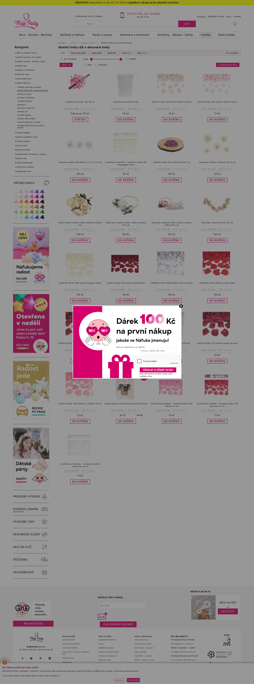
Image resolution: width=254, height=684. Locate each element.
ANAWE (155, 682)
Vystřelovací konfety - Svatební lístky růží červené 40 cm (217, 404)
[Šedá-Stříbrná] (21, 191)
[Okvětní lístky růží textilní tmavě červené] (217, 338)
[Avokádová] (31, 212)
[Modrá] (37, 217)
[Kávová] (37, 207)
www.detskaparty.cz (122, 677)
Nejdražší (112, 53)
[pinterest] (40, 658)
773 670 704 (135, 14)
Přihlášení (201, 17)
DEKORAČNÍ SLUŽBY (26, 534)
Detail (88, 108)
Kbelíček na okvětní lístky (126, 102)
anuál (149, 656)
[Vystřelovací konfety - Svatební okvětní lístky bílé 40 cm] (80, 459)
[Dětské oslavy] (31, 486)
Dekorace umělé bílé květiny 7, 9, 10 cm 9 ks (80, 162)
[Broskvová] (15, 202)
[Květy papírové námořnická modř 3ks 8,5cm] (126, 399)
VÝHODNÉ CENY (24, 521)
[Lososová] (15, 196)
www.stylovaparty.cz (211, 677)
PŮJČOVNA (20, 559)
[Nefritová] (15, 212)
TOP (63, 53)
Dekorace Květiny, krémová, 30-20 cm (217, 162)
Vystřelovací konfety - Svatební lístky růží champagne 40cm (126, 163)
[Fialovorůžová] (42, 191)
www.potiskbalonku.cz (183, 677)
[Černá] (42, 202)
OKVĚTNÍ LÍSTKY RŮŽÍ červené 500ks (217, 283)
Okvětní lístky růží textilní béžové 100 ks (172, 102)
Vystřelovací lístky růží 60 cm (80, 102)
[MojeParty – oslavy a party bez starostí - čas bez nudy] (26, 21)
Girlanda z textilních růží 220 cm (217, 222)
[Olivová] (26, 212)
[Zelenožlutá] (21, 212)
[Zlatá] (31, 207)
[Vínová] (37, 202)
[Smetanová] (15, 207)
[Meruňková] (21, 202)
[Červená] (31, 202)
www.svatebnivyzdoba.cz (93, 677)
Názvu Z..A (142, 53)
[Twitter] (31, 658)
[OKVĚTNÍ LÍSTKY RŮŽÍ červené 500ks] (217, 278)
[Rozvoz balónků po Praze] (31, 419)
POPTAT (80, 119)
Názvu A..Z (126, 53)
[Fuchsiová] (31, 196)
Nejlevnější (97, 53)
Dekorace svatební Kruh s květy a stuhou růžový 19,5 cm (172, 223)
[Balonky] (31, 285)
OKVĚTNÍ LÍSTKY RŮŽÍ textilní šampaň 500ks (80, 283)
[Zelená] (42, 212)
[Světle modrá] (31, 217)
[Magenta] (37, 196)
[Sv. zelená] (37, 212)
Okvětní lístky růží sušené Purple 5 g (171, 162)
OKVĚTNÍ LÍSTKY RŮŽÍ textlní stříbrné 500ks (171, 283)
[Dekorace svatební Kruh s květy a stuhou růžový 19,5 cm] (171, 218)
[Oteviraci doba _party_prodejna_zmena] (31, 352)
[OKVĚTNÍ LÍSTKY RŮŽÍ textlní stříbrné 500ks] (171, 278)
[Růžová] (26, 196)
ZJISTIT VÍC (227, 611)
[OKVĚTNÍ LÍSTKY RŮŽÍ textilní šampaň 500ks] (80, 278)
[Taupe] (21, 207)
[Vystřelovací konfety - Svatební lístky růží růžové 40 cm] (171, 399)
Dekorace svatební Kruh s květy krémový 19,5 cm (126, 223)
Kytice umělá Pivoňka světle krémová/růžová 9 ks (80, 223)
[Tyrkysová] (26, 217)
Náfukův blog (33, 623)
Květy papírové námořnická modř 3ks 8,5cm (126, 403)
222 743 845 (152, 14)
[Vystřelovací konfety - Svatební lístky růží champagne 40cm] (126, 157)
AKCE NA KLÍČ (22, 547)
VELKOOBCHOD (23, 572)
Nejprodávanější (78, 53)
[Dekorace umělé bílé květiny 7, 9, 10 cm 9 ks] (80, 157)
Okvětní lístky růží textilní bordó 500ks (126, 283)
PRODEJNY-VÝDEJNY (26, 496)
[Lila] (26, 191)
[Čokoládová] (42, 207)
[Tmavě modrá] (42, 217)
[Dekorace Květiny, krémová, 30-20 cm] (217, 157)
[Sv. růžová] (21, 196)
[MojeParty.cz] (36, 638)
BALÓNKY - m (141, 656)
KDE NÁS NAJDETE (179, 636)
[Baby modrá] (15, 217)
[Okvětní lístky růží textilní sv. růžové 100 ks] (80, 399)
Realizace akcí (104, 660)
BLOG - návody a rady (144, 660)
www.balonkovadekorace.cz (152, 677)
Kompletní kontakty (107, 640)
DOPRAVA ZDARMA (25, 510)
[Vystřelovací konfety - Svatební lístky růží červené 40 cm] (217, 399)
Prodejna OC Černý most (183, 664)
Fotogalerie (140, 664)
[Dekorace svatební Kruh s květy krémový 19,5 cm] (126, 218)
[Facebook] (22, 658)
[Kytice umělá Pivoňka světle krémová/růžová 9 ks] (80, 218)
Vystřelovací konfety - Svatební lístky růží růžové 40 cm (171, 404)
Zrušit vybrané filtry (228, 65)
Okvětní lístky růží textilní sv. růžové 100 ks (80, 403)
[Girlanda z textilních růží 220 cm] (217, 218)
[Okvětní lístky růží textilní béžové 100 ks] (171, 97)
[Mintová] (21, 217)
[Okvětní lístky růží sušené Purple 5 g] (171, 157)
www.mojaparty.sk (65, 677)
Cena (85, 59)
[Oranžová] (26, 202)
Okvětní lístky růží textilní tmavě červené (217, 343)
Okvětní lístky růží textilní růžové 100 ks (217, 102)
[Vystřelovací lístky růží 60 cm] (80, 92)
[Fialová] (31, 191)
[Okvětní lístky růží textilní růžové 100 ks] (217, 97)
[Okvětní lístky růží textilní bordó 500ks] (126, 278)
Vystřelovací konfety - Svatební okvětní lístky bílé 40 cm (80, 465)
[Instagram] (50, 658)
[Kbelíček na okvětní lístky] (126, 97)
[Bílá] (15, 191)
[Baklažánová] (42, 196)
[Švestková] (37, 191)
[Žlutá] (26, 207)
